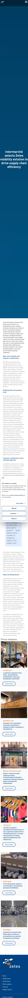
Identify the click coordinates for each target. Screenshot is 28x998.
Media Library (7, 990)
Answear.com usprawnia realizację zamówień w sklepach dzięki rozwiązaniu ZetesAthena (13, 726)
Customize (13, 513)
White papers (7, 984)
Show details (19, 503)
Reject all (14, 518)
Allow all (14, 508)
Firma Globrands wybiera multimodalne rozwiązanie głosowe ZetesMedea (12, 886)
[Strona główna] (3, 2)
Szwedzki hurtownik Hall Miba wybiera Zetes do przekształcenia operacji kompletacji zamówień (12, 935)
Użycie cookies (8, 997)
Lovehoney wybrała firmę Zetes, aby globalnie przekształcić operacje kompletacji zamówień (12, 676)
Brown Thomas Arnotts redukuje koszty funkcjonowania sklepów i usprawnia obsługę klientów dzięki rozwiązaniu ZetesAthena (13, 778)
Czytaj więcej (9, 684)
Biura (4, 976)
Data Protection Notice (16, 495)
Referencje (6, 981)
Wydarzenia (7, 979)
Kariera (5, 987)
